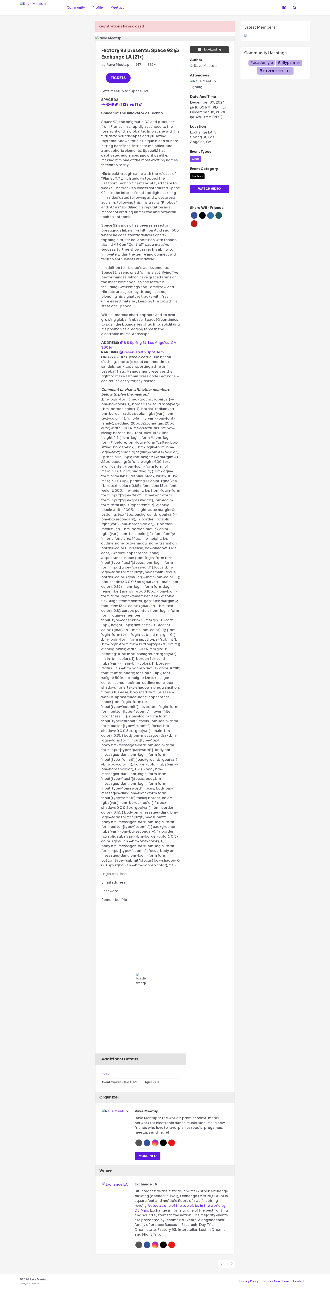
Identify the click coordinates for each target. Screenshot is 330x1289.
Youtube (171, 1142)
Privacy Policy (249, 1281)
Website (138, 1142)
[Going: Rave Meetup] (203, 81)
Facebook (194, 215)
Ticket (106, 1074)
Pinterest (194, 223)
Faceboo (147, 1142)
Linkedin (210, 215)
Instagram (155, 1142)
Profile (97, 8)
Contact (298, 1281)
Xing (218, 215)
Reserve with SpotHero (143, 352)
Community (76, 8)
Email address (113, 882)
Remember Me (114, 900)
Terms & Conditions (275, 1281)
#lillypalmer (289, 62)
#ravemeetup (275, 71)
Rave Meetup (117, 65)
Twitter (202, 215)
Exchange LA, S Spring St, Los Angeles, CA (203, 137)
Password (109, 891)
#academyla (261, 62)
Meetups (117, 8)
